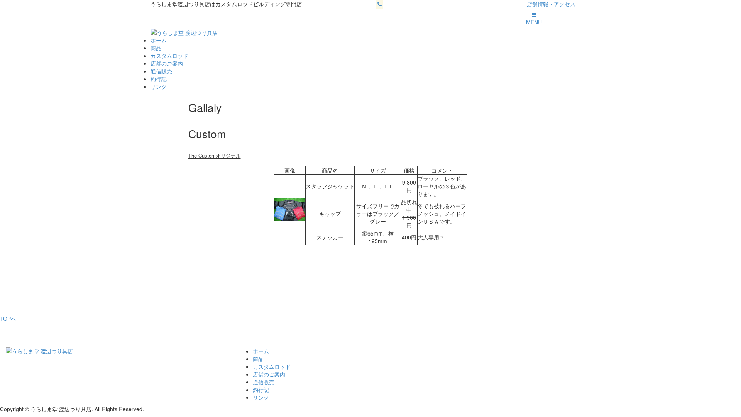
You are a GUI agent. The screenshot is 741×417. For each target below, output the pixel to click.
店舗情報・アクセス (551, 4)
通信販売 (161, 71)
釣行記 (159, 79)
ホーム (159, 40)
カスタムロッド (169, 55)
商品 (156, 48)
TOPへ (8, 318)
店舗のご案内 (167, 63)
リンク (159, 86)
